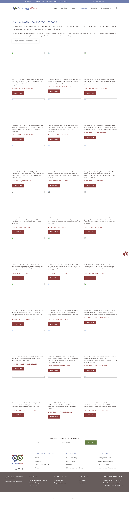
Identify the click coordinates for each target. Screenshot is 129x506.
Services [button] (64, 8)
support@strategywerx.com (13, 481)
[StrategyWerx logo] (17, 459)
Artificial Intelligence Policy (38, 480)
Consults (94, 8)
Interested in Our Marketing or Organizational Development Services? (46, 1)
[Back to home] (25, 8)
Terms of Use (33, 485)
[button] (94, 1)
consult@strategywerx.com (113, 485)
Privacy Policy (34, 483)
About (73, 8)
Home (55, 8)
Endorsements (106, 8)
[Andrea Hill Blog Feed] (103, 1)
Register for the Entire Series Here (25, 41)
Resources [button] (83, 8)
